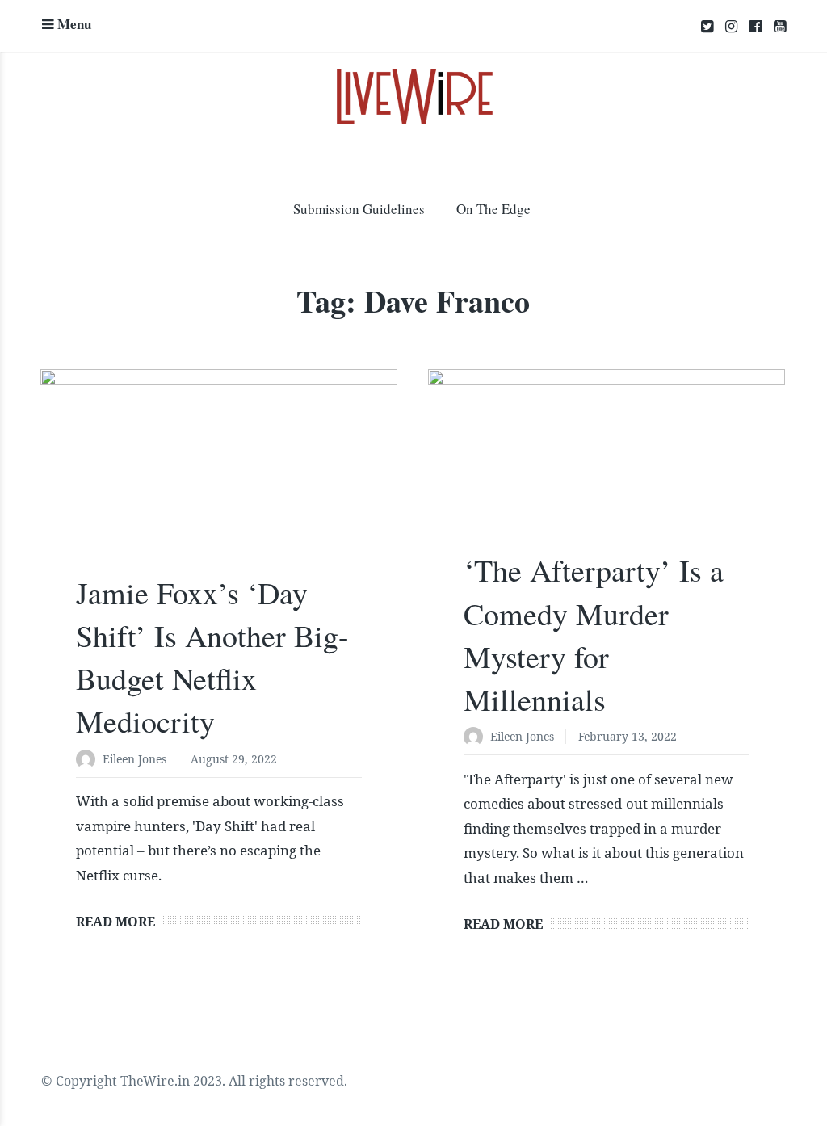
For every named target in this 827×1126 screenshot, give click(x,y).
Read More (115, 922)
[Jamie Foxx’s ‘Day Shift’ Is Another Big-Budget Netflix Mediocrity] (218, 480)
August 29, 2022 (234, 759)
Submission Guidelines (359, 209)
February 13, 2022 (627, 736)
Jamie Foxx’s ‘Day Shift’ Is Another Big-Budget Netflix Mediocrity (212, 657)
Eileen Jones (134, 759)
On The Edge (493, 209)
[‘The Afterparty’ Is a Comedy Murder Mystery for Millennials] (606, 469)
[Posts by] (89, 760)
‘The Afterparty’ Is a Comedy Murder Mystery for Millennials (594, 634)
